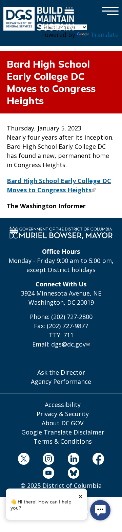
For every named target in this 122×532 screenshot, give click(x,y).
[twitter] (23, 460)
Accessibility (63, 405)
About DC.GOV (63, 423)
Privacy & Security (63, 414)
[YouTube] (48, 474)
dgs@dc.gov (68, 344)
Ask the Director (61, 372)
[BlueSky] (73, 474)
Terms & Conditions (63, 441)
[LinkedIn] (73, 460)
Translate (104, 35)
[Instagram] (48, 460)
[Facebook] (98, 460)
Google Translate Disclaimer (62, 432)
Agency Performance (61, 381)
